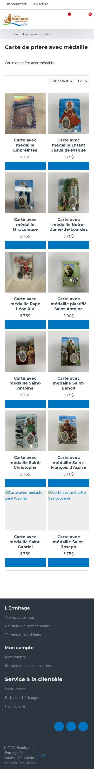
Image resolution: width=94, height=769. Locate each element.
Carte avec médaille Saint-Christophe (25, 462)
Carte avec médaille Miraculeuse (25, 224)
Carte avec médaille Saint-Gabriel (25, 542)
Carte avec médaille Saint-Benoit (69, 383)
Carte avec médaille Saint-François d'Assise (68, 462)
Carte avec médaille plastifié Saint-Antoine (69, 304)
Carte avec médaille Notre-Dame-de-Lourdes (68, 224)
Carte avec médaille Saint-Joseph (69, 542)
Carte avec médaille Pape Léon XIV (25, 304)
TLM (42, 755)
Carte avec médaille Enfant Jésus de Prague (68, 145)
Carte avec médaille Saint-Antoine (25, 383)
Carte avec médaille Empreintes (25, 145)
